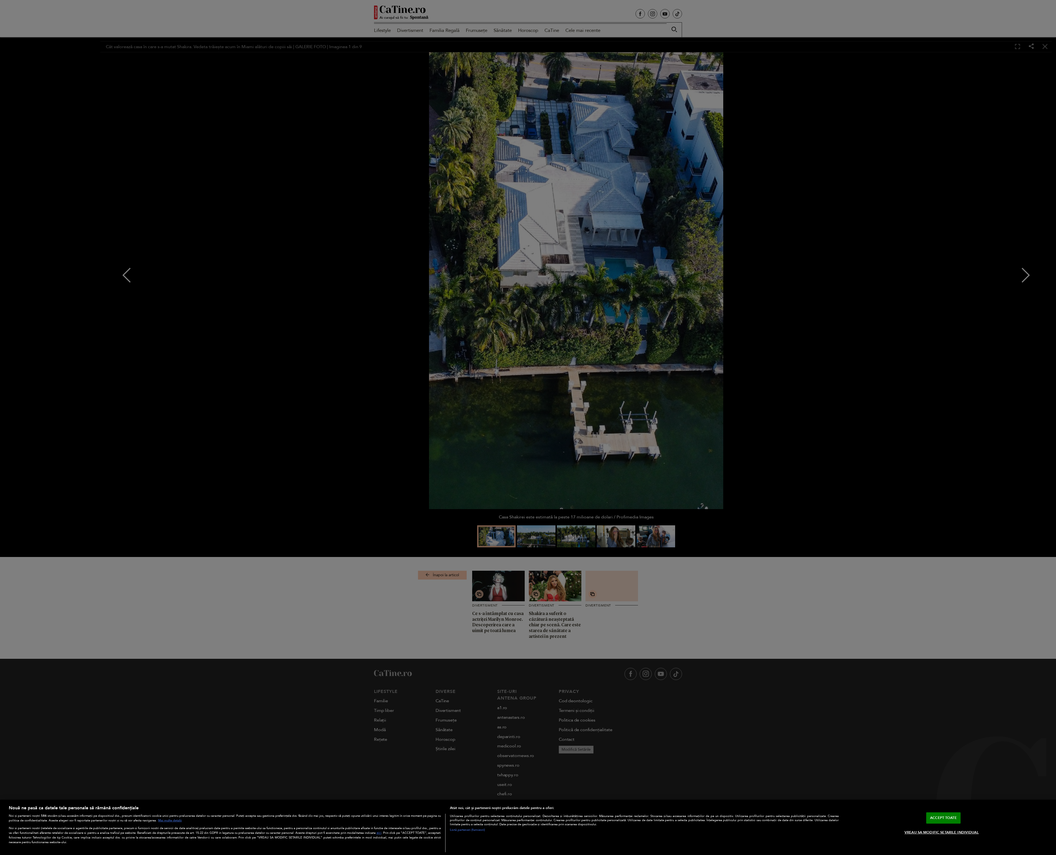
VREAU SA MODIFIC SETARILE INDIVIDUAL (941, 832)
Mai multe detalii (170, 820)
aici (378, 833)
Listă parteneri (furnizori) (467, 830)
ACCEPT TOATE (943, 817)
